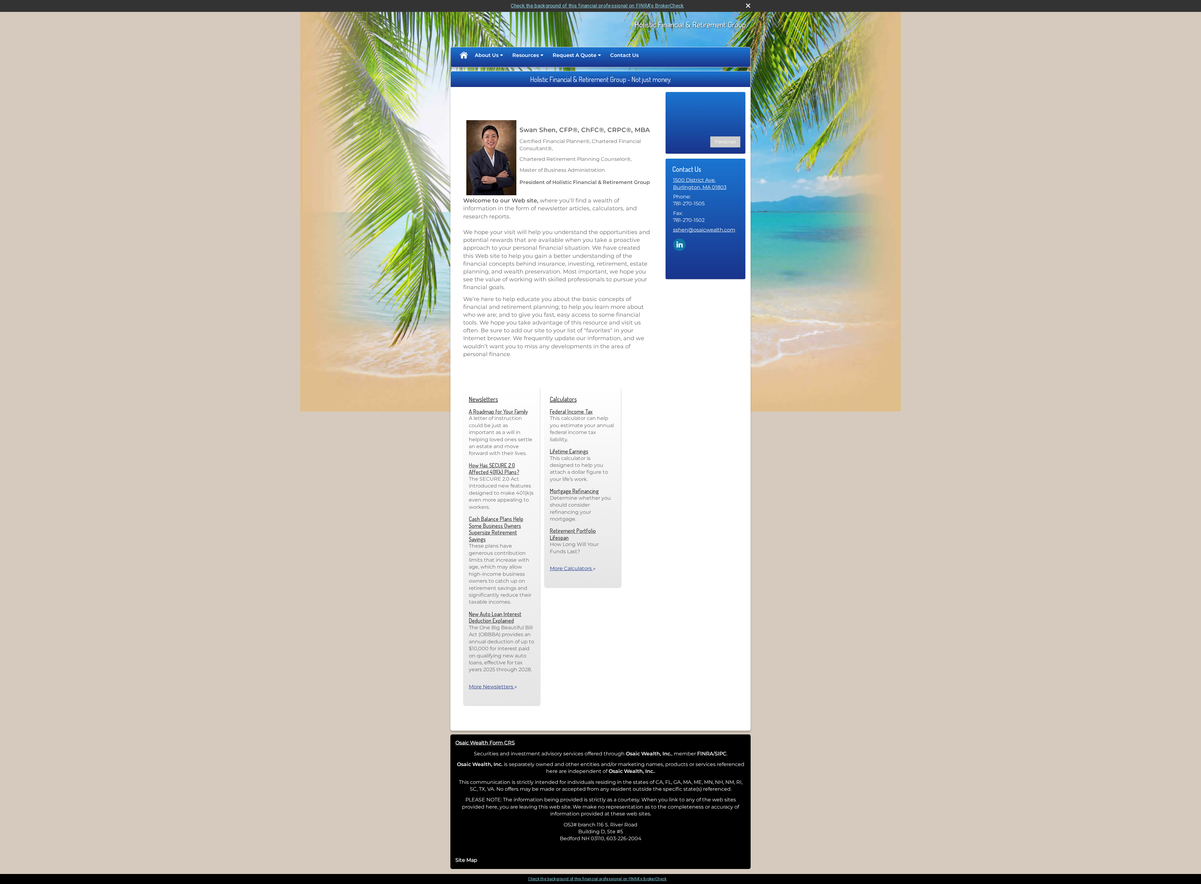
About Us (487, 55)
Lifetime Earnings (569, 451)
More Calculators (572, 568)
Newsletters (483, 399)
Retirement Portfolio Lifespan (573, 534)
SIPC (721, 754)
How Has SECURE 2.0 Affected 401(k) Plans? (494, 469)
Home (463, 55)
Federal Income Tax (571, 411)
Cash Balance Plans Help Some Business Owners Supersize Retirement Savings (496, 529)
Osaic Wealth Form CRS (485, 743)
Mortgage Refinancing (574, 491)
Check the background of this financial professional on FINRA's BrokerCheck (597, 6)
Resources (525, 55)
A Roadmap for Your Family (498, 411)
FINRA (705, 754)
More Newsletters (493, 687)
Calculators (563, 399)
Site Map (466, 860)
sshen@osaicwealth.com (704, 230)
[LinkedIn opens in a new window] (679, 244)
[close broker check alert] (748, 5)
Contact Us (624, 55)
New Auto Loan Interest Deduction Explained (495, 617)
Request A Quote (574, 55)
